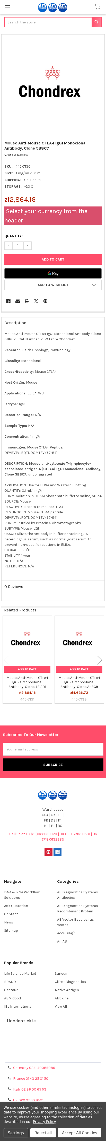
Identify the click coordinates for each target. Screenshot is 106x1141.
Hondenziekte (21, 1021)
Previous (6, 660)
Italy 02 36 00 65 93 (29, 1089)
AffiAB (62, 941)
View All (61, 1006)
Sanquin (61, 973)
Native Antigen (67, 990)
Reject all (43, 1133)
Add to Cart (27, 669)
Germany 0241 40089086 (34, 1068)
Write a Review (16, 155)
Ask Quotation (16, 906)
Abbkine (61, 998)
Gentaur (11, 990)
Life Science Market (20, 973)
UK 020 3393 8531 (28, 1100)
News (8, 922)
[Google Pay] (53, 273)
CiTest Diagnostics (70, 982)
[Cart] (98, 7)
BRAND (10, 982)
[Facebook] (8, 301)
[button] (53, 285)
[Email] (18, 301)
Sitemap (11, 930)
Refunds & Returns (53, 1050)
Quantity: (13, 236)
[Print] (27, 301)
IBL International (18, 1006)
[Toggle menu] (7, 7)
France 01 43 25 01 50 (30, 1078)
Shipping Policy (53, 1044)
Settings (16, 1133)
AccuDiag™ (66, 933)
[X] (36, 301)
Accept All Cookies (79, 1133)
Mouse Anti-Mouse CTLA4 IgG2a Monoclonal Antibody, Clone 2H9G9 (79, 682)
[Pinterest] (45, 301)
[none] (53, 86)
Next (99, 660)
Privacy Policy (53, 1056)
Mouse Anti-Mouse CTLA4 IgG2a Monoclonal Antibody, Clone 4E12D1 (27, 682)
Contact (11, 914)
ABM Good (12, 998)
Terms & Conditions (53, 1038)
